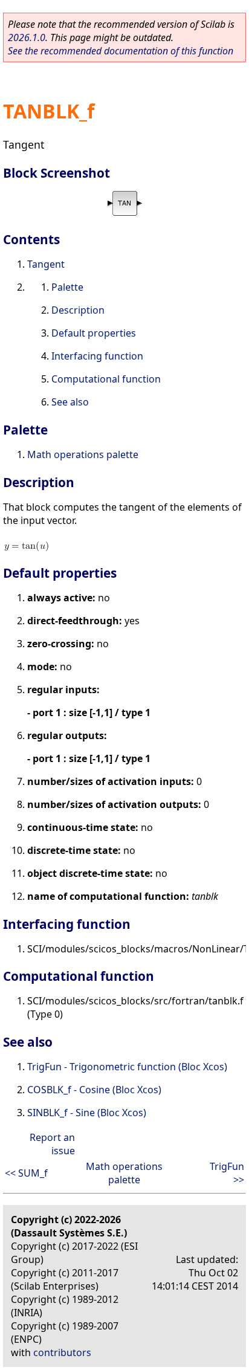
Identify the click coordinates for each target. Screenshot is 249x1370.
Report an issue (52, 1144)
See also (70, 402)
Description (78, 310)
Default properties (93, 333)
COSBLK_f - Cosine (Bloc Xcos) (94, 1089)
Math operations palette (82, 454)
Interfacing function (97, 356)
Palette (67, 287)
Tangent (46, 264)
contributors (62, 1352)
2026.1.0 (26, 37)
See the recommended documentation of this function (120, 50)
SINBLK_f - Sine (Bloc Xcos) (86, 1112)
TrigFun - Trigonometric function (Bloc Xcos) (127, 1066)
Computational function (106, 379)
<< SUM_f (26, 1173)
